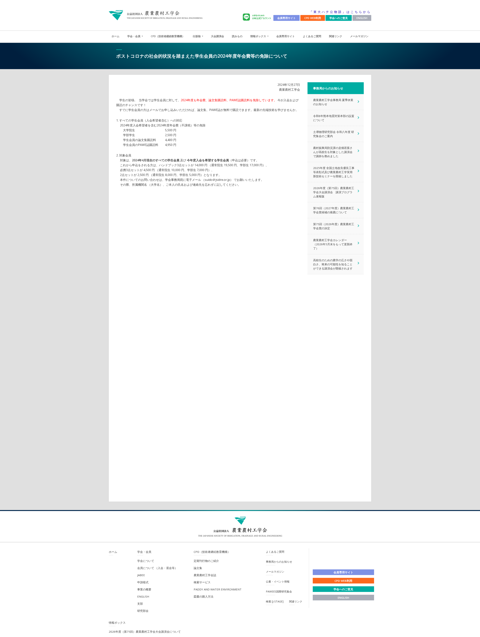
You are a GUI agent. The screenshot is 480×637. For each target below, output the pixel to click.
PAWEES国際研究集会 (279, 591)
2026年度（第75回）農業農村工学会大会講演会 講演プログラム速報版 (333, 192)
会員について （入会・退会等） (157, 568)
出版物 (197, 36)
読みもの (237, 36)
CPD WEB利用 (312, 18)
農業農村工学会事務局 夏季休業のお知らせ (333, 102)
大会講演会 (217, 36)
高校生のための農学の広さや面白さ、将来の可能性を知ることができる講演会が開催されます (332, 264)
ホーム (115, 36)
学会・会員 (133, 36)
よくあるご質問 (312, 36)
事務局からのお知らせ (279, 561)
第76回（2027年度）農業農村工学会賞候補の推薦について (333, 210)
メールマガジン (359, 36)
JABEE (141, 575)
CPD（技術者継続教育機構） (168, 36)
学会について (145, 561)
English (361, 18)
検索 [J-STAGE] (275, 601)
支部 (140, 603)
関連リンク (335, 36)
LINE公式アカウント (257, 17)
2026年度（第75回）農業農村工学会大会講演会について (145, 631)
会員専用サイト (286, 18)
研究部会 (142, 611)
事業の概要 (144, 589)
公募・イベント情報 (278, 581)
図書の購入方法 (203, 596)
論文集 (198, 568)
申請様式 (142, 582)
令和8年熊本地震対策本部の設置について (333, 118)
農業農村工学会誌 (205, 575)
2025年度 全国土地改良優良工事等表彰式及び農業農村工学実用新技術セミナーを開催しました (333, 172)
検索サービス (202, 582)
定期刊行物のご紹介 (206, 561)
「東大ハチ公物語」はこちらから (340, 12)
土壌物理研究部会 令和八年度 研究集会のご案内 (333, 134)
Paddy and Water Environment (218, 589)
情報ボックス (258, 36)
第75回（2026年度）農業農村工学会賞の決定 (333, 226)
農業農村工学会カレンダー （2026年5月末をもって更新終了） (332, 244)
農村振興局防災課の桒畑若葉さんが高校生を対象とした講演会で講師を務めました (332, 152)
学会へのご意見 (338, 18)
